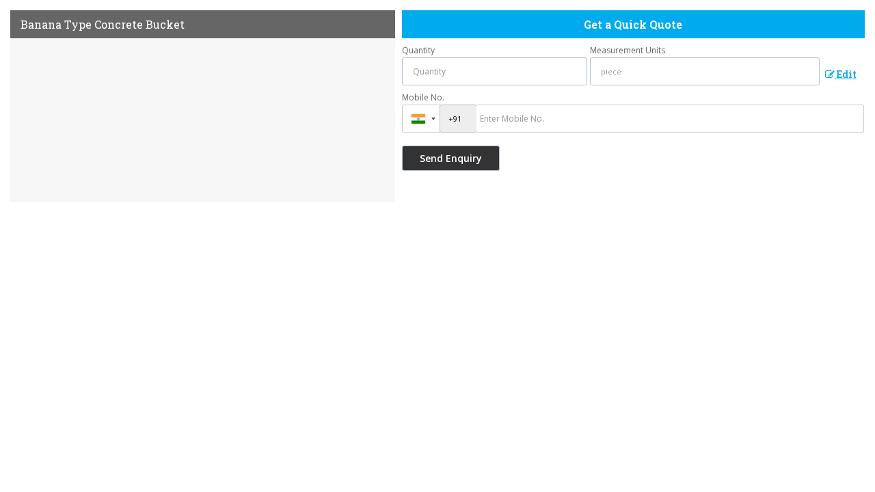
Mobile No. (423, 97)
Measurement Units (627, 50)
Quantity (418, 50)
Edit (846, 74)
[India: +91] (421, 119)
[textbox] (705, 71)
